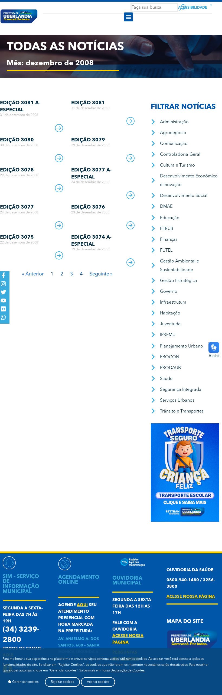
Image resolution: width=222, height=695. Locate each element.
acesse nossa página (190, 597)
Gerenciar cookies (24, 682)
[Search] (182, 7)
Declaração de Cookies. (127, 670)
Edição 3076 (88, 207)
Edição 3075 (17, 237)
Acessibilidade (192, 7)
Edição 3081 (88, 102)
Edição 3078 (17, 170)
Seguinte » (101, 274)
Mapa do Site (184, 621)
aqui (82, 605)
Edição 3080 (17, 140)
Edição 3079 (88, 140)
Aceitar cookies (98, 682)
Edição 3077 (17, 207)
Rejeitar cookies (62, 682)
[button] (128, 16)
